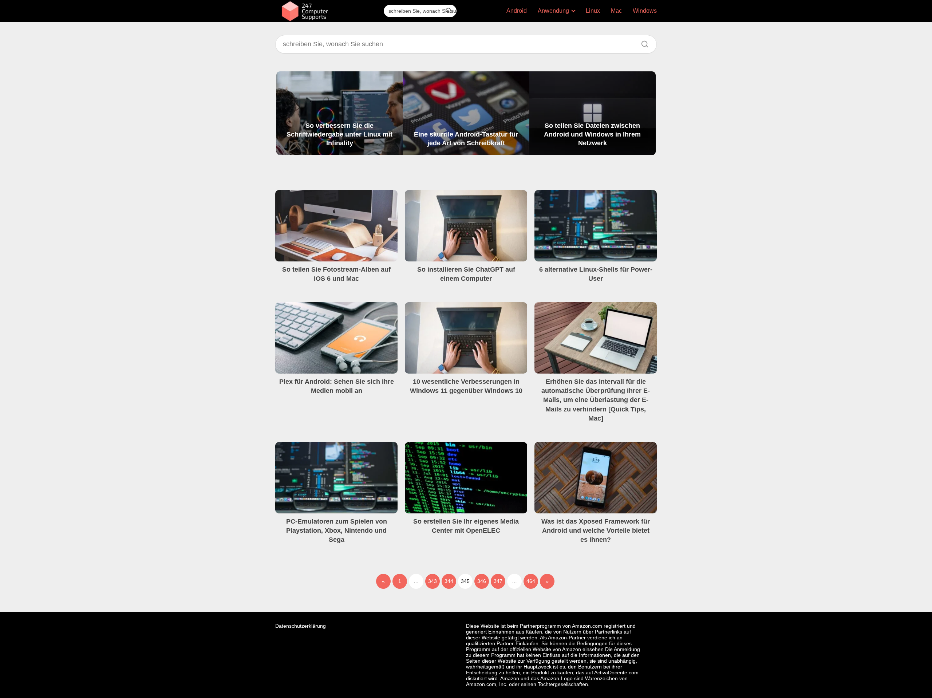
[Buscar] (448, 10)
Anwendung (553, 11)
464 (530, 581)
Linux (593, 11)
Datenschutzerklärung (300, 626)
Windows (645, 11)
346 (481, 581)
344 (449, 581)
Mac (616, 11)
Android (516, 11)
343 (432, 581)
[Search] (642, 42)
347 (498, 581)
